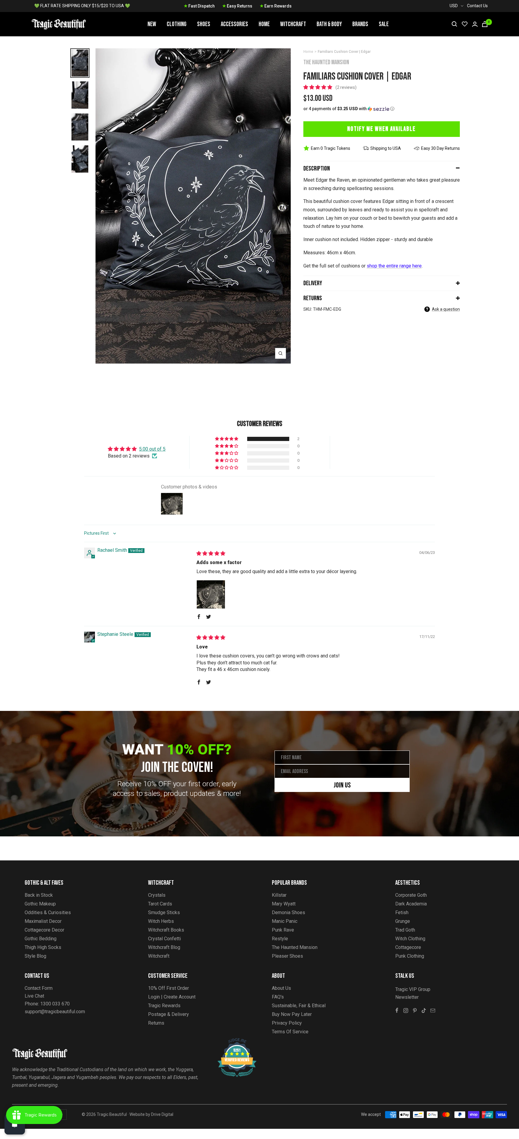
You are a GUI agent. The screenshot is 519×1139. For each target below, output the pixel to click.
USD (454, 5)
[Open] (15, 1124)
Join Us (342, 785)
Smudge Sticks (164, 912)
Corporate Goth (411, 895)
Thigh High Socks (43, 947)
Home (264, 24)
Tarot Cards (160, 904)
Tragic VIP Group (412, 989)
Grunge (402, 921)
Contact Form (39, 988)
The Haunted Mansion (326, 62)
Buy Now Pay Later (292, 1014)
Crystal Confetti (164, 938)
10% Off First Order (168, 988)
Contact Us (477, 5)
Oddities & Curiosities (48, 912)
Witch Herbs (161, 921)
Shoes (203, 24)
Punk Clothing (409, 956)
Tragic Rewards (164, 1005)
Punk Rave (283, 930)
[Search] (454, 24)
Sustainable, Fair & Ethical (299, 1005)
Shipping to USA (385, 148)
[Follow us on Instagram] (405, 1010)
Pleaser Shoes (287, 956)
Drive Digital (162, 1114)
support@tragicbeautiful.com (55, 1011)
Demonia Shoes (288, 912)
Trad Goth (405, 930)
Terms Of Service (290, 1032)
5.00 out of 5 (152, 449)
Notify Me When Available (381, 129)
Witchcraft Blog (164, 947)
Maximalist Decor (43, 921)
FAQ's (278, 997)
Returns (312, 298)
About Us (281, 988)
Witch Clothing (410, 938)
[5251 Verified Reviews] (231, 1041)
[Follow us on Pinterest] (414, 1010)
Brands (360, 24)
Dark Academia (411, 904)
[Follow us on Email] (432, 1010)
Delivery (312, 283)
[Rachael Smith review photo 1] (210, 594)
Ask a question (446, 309)
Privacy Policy (287, 1023)
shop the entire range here (394, 266)
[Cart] (485, 24)
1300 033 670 (55, 1004)
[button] (318, 87)
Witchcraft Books (166, 930)
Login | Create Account (172, 997)
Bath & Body (329, 24)
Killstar (279, 895)
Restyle (280, 938)
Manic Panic (284, 921)
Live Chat (34, 996)
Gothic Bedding (40, 938)
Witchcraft (293, 24)
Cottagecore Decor (44, 930)
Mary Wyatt (284, 904)
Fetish (401, 912)
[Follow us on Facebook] (396, 1010)
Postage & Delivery (168, 1014)
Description (316, 168)
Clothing (177, 24)
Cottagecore (408, 947)
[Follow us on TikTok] (423, 1010)
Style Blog (35, 956)
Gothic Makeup (40, 904)
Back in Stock (39, 895)
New (151, 24)
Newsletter (407, 997)
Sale (384, 24)
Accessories (234, 24)
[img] (210, 553)
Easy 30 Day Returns (440, 148)
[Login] (475, 24)
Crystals (156, 895)
